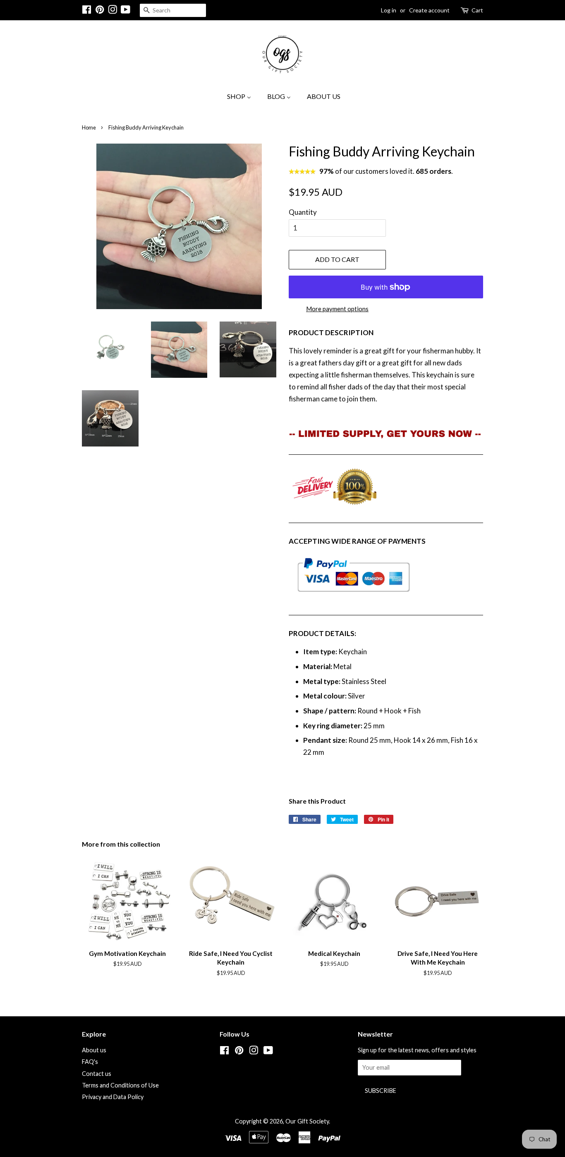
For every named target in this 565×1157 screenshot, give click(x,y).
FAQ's (90, 1061)
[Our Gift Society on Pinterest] (99, 10)
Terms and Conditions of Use (120, 1085)
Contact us (96, 1073)
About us (94, 1050)
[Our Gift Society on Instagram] (112, 10)
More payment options (337, 308)
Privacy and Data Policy (113, 1096)
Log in (388, 10)
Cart (477, 10)
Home (89, 127)
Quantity (303, 212)
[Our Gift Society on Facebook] (86, 10)
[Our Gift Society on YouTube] (125, 10)
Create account (429, 10)
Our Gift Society (307, 1121)
